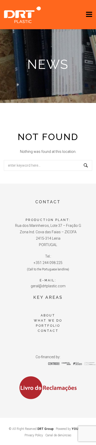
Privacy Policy (34, 435)
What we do (48, 320)
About (48, 315)
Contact (48, 331)
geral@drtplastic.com (48, 286)
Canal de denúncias (58, 435)
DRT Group (45, 429)
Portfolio (48, 325)
